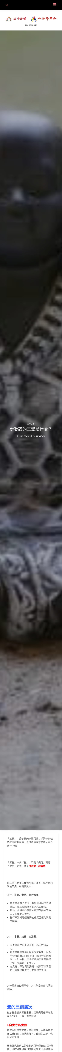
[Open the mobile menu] (54, 5)
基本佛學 (30, 424)
